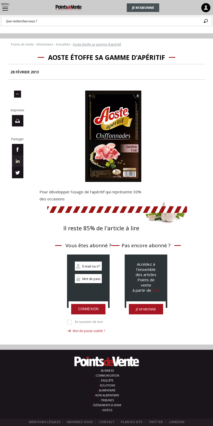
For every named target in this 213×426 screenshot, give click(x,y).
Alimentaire (107, 390)
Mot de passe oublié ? (89, 331)
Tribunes (107, 400)
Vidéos (107, 410)
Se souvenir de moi (89, 322)
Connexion (88, 309)
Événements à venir (107, 405)
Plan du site (131, 422)
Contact (107, 422)
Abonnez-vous (80, 422)
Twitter (156, 422)
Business (107, 370)
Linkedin (176, 422)
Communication (107, 375)
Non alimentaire (107, 395)
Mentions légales (45, 422)
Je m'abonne (143, 7)
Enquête (107, 380)
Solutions (107, 385)
